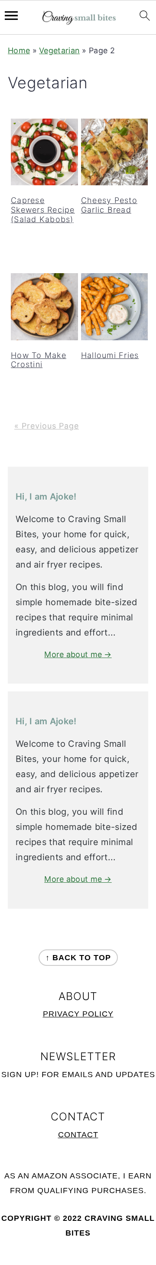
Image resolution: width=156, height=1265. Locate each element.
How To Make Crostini (38, 360)
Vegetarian (59, 50)
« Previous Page (46, 425)
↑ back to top (78, 957)
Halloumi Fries (110, 355)
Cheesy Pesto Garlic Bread (109, 205)
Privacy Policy (78, 1014)
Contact (78, 1134)
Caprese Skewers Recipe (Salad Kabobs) (43, 209)
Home (19, 50)
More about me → (78, 654)
